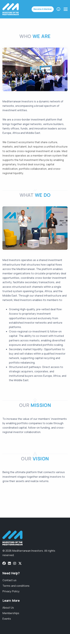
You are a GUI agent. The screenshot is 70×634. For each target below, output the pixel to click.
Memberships (10, 613)
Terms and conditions (15, 586)
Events (6, 618)
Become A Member (43, 9)
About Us (8, 607)
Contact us (9, 580)
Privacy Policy (11, 591)
